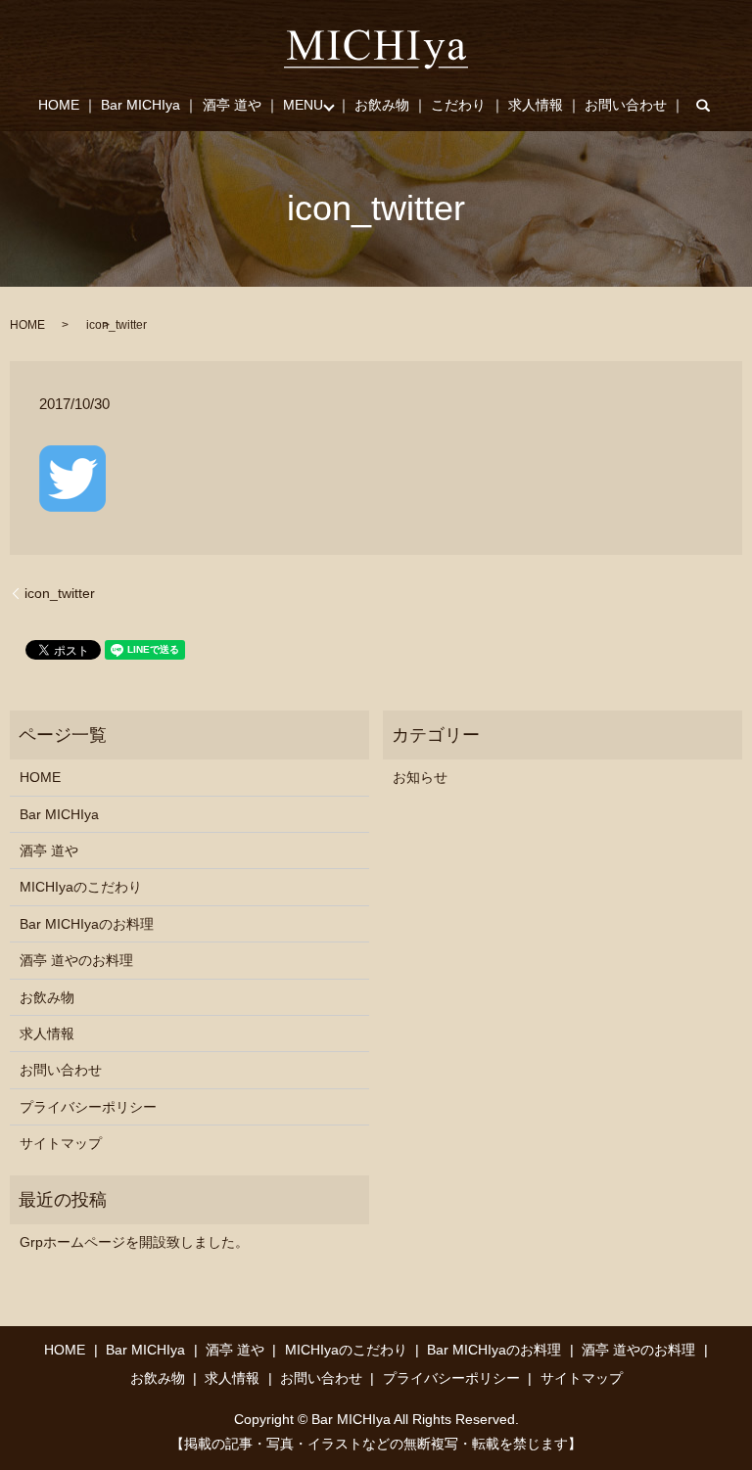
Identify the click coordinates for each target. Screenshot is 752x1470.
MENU (303, 105)
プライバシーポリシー (88, 1107)
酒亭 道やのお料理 (76, 960)
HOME (58, 105)
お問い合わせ (626, 105)
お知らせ (420, 777)
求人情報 (535, 105)
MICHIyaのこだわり (81, 887)
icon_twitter (59, 593)
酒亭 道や (232, 105)
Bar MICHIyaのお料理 (87, 924)
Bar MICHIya (140, 105)
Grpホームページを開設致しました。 (134, 1242)
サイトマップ (61, 1143)
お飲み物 (381, 105)
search (716, 106)
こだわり (458, 105)
